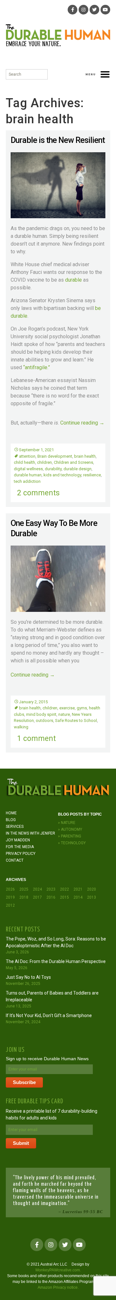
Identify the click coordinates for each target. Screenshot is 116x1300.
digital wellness (28, 468)
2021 (77, 889)
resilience (92, 474)
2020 (91, 889)
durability (53, 468)
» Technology (72, 843)
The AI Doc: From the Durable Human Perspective (56, 961)
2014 (77, 897)
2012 (10, 905)
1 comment (36, 738)
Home (11, 813)
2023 (50, 889)
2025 (23, 889)
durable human (28, 474)
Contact (15, 860)
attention (27, 456)
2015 (64, 897)
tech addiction (27, 481)
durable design (77, 468)
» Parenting (69, 836)
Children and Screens (73, 462)
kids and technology (62, 474)
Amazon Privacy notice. (58, 1287)
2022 (64, 889)
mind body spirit (41, 714)
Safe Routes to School (76, 720)
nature (64, 714)
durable (73, 280)
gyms (82, 708)
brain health (85, 456)
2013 (91, 897)
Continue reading (82, 423)
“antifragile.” (36, 367)
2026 (10, 889)
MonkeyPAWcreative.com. (58, 1270)
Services (15, 826)
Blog (11, 820)
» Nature (66, 822)
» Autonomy (70, 829)
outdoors (44, 720)
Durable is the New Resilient (58, 140)
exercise (67, 708)
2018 (23, 897)
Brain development (54, 456)
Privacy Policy (20, 853)
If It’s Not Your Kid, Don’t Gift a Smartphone (49, 1015)
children (44, 462)
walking (21, 727)
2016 (50, 897)
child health (24, 462)
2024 (37, 889)
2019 (10, 897)
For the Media (20, 847)
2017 (37, 897)
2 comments (38, 493)
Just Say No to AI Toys (28, 977)
